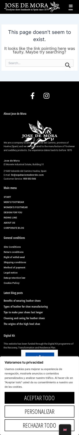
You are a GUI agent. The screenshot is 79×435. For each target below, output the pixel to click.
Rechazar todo (39, 425)
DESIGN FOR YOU (13, 212)
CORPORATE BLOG (14, 228)
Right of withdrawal (14, 257)
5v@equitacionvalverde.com (27, 174)
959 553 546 (29, 178)
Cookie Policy (11, 283)
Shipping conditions (15, 262)
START (7, 197)
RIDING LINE (10, 217)
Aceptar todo (39, 398)
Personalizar (39, 411)
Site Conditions (12, 246)
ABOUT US (9, 222)
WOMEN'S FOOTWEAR (16, 207)
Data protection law (14, 277)
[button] (71, 6)
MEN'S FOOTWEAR (14, 202)
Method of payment (14, 267)
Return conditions (14, 252)
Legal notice (11, 272)
